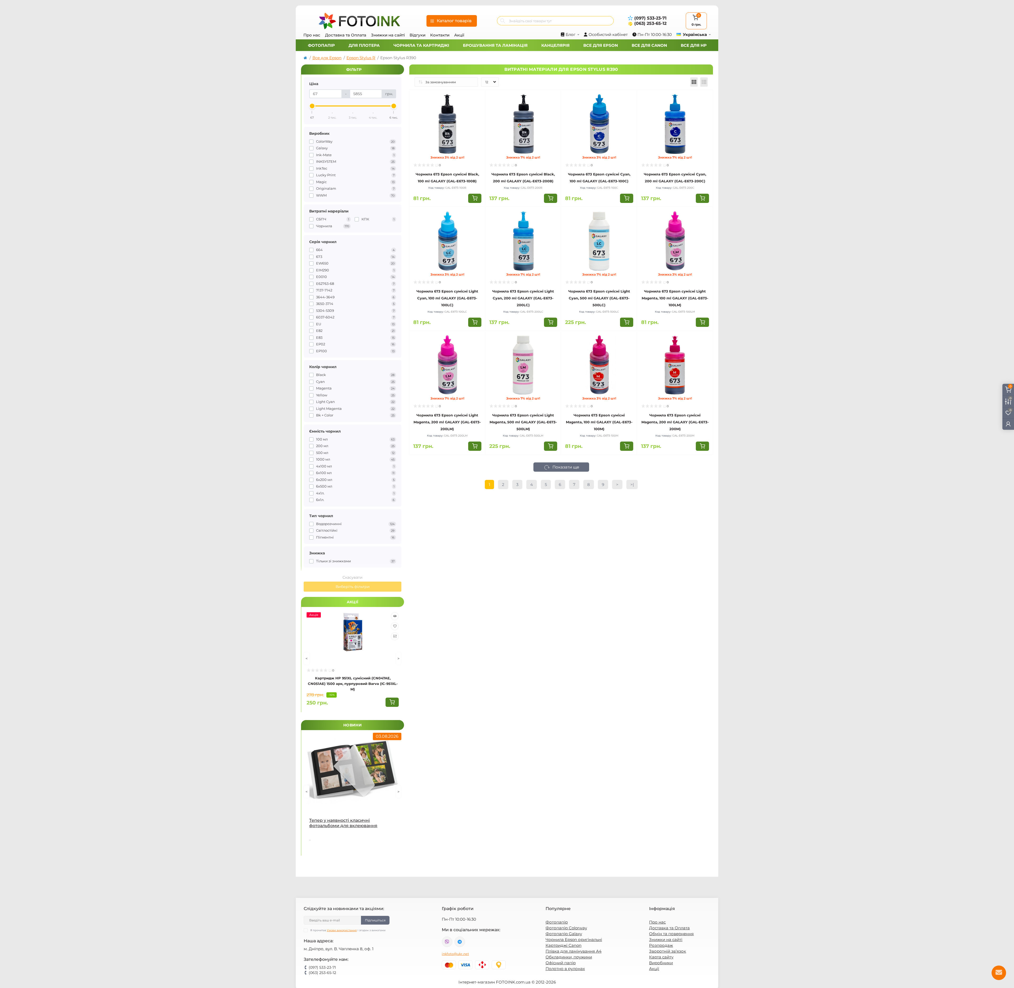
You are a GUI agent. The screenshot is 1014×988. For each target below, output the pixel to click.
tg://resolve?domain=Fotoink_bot (459, 941)
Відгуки (417, 35)
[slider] (312, 106)
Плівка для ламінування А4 (574, 951)
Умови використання (342, 930)
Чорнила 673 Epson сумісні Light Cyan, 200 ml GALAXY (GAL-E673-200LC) (523, 298)
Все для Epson (600, 45)
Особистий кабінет (608, 34)
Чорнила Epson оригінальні (574, 939)
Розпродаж (661, 945)
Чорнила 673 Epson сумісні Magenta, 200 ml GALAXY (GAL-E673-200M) (675, 422)
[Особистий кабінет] (1008, 424)
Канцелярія (555, 45)
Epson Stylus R (360, 57)
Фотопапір (321, 45)
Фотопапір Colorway (566, 927)
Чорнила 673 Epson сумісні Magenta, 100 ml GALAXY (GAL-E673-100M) (599, 422)
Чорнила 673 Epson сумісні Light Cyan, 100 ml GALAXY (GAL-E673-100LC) (447, 298)
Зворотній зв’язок (667, 951)
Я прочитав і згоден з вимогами (348, 930)
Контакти (439, 35)
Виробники (661, 962)
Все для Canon (649, 45)
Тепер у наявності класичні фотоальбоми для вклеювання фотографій (343, 823)
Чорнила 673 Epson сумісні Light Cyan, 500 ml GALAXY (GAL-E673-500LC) (599, 298)
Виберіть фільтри (353, 586)
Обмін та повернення (671, 933)
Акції (459, 35)
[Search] (503, 20)
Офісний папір (561, 962)
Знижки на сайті (388, 35)
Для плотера (364, 45)
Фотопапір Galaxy (564, 933)
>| (632, 484)
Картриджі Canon (563, 945)
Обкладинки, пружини (569, 956)
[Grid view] (694, 82)
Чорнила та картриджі (421, 45)
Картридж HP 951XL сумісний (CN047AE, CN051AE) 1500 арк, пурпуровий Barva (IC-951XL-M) (353, 683)
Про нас (311, 35)
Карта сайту (661, 956)
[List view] (704, 82)
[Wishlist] (395, 626)
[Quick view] (395, 616)
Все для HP (694, 45)
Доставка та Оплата (345, 35)
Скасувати (352, 577)
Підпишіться (375, 920)
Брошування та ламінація (495, 45)
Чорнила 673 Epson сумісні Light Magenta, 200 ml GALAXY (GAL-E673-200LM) (447, 422)
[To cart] (392, 702)
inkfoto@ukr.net (455, 954)
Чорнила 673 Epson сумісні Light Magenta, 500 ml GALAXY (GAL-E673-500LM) (523, 422)
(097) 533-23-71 (650, 18)
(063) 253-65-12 (650, 23)
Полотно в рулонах (565, 968)
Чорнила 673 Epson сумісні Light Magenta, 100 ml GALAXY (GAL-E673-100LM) (675, 298)
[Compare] (395, 636)
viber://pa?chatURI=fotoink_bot (447, 941)
